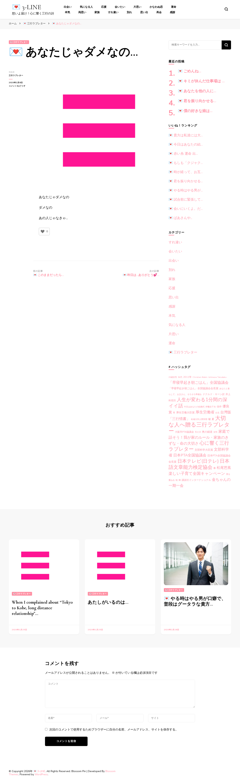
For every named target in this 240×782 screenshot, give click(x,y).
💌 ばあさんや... (180, 218)
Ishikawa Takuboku (217, 377)
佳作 (219, 406)
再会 (159, 12)
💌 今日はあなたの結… (186, 144)
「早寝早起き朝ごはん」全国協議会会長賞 (193, 388)
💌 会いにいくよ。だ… (186, 208)
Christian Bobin (200, 377)
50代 (180, 377)
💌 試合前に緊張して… (186, 199)
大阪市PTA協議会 (184, 432)
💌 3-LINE (26, 7)
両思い (82, 12)
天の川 (198, 432)
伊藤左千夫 (211, 406)
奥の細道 (207, 432)
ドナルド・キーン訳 (214, 394)
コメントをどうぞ (19, 86)
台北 (217, 412)
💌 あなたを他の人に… (197, 91)
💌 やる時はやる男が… (186, 190)
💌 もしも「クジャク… (186, 163)
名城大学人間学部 (199, 419)
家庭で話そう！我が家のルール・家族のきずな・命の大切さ (199, 437)
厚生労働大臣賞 (185, 412)
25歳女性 (173, 377)
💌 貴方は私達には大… (186, 135)
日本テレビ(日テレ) (198, 461)
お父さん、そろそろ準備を (189, 394)
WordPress (41, 774)
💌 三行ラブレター (19, 42)
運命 (173, 7)
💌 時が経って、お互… (186, 172)
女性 (215, 432)
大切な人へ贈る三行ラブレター (199, 424)
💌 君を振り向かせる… (197, 101)
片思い (137, 7)
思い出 (144, 12)
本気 (67, 12)
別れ (129, 12)
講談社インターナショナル (196, 480)
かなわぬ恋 (156, 7)
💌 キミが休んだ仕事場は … (201, 81)
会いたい (120, 7)
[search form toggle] (226, 9)
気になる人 (86, 7)
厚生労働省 (205, 412)
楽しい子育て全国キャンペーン (197, 473)
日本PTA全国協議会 (189, 455)
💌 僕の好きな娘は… (195, 111)
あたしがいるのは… (108, 602)
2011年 (187, 377)
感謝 (172, 12)
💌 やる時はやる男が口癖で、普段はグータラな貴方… (195, 601)
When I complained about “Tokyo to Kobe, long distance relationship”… (42, 608)
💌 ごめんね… (189, 71)
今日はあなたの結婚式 (194, 406)
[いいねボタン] (42, 231)
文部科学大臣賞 (204, 450)
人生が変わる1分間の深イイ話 (198, 403)
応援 (103, 7)
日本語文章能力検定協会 (199, 464)
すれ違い (113, 12)
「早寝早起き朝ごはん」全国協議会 (199, 382)
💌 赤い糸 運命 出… (183, 153)
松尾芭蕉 (224, 467)
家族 (97, 12)
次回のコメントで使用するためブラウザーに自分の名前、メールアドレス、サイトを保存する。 (113, 729)
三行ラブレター (16, 75)
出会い (68, 7)
